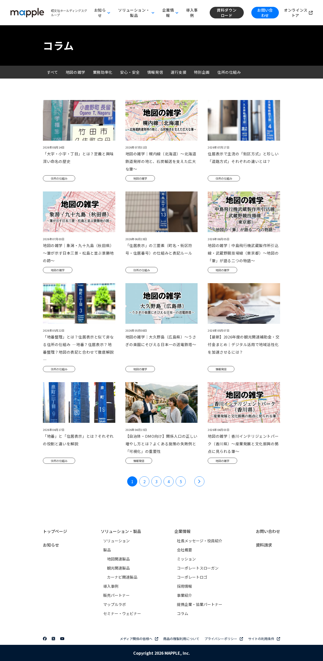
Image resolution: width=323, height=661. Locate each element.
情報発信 (155, 72)
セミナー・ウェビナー (122, 613)
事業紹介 (184, 595)
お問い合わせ (265, 12)
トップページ (55, 531)
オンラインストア (296, 12)
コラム (182, 613)
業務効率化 (103, 72)
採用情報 (184, 586)
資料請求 (264, 545)
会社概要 (184, 549)
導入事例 (192, 12)
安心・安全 (130, 72)
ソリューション (116, 540)
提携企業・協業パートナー (199, 604)
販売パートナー (116, 595)
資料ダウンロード (226, 12)
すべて (52, 72)
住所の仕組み (229, 72)
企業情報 (182, 531)
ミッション (186, 558)
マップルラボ (114, 604)
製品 (107, 549)
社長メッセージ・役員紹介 (199, 540)
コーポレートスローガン (198, 568)
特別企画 (202, 72)
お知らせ (51, 545)
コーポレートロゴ (192, 577)
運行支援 (178, 72)
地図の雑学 (75, 72)
